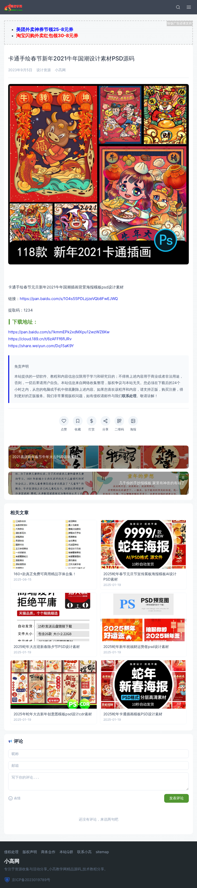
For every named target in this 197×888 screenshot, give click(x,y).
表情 (17, 798)
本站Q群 (66, 852)
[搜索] (178, 7)
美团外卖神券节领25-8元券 (44, 29)
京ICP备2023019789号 (31, 879)
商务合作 (48, 852)
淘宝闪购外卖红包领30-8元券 (47, 35)
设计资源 (43, 70)
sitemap (102, 852)
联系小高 (84, 852)
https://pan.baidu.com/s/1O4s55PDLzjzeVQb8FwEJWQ (69, 298)
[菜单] (189, 7)
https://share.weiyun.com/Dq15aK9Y (41, 345)
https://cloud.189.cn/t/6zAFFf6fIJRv (40, 338)
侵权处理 (11, 852)
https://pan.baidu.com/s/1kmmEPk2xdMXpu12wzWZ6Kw (59, 331)
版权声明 (30, 852)
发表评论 (176, 798)
